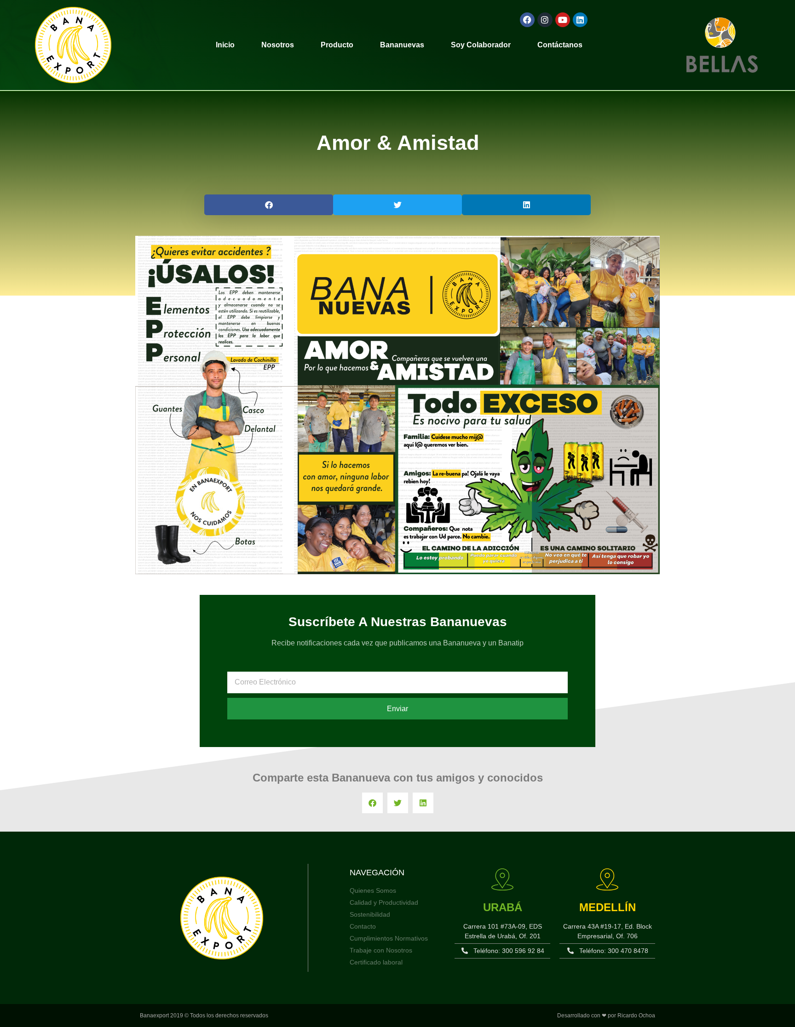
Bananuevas (402, 45)
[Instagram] (544, 19)
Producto (337, 45)
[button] (268, 204)
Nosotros (277, 45)
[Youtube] (562, 19)
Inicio (225, 45)
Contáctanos (559, 45)
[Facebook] (527, 19)
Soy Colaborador (481, 45)
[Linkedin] (580, 19)
